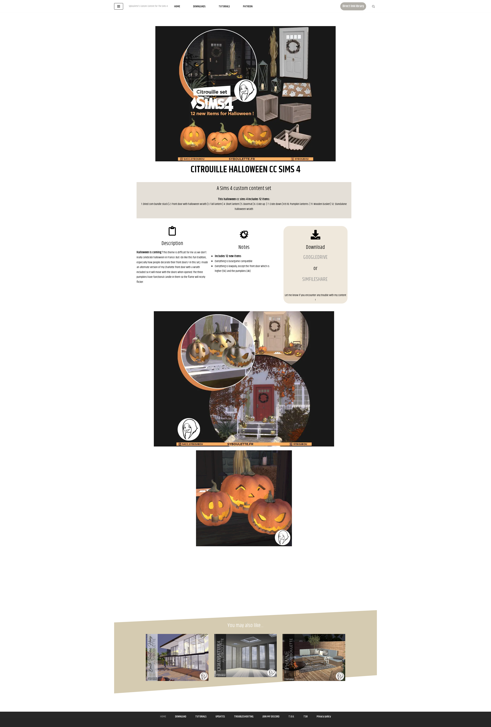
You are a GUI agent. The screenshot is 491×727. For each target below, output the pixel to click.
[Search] (373, 6)
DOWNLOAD (180, 716)
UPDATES (220, 716)
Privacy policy (324, 716)
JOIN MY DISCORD (271, 716)
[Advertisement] (62, 204)
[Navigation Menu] (118, 6)
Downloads (199, 6)
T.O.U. (291, 716)
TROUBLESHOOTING (244, 716)
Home (177, 6)
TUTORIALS (201, 716)
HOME (163, 716)
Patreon (248, 6)
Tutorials (224, 6)
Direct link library (353, 6)
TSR (305, 716)
